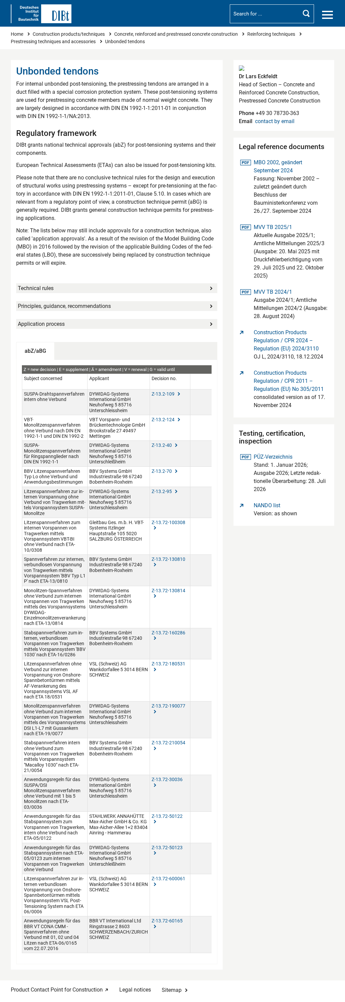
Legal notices (135, 989)
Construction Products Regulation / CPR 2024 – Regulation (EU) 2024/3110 (286, 340)
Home (17, 34)
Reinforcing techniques (271, 34)
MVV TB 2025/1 (272, 227)
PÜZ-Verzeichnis (272, 456)
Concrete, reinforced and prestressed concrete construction (176, 34)
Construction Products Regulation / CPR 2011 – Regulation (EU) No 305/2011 (289, 381)
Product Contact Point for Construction (57, 989)
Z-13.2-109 (164, 394)
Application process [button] (41, 324)
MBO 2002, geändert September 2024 (277, 166)
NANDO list (267, 505)
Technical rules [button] (36, 288)
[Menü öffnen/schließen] (327, 14)
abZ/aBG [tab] (35, 351)
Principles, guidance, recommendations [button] (64, 306)
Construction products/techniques (69, 34)
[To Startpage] (41, 13)
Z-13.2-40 (162, 445)
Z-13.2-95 (162, 491)
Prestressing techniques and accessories (54, 42)
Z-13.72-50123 (167, 847)
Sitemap (172, 990)
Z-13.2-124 (164, 419)
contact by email (274, 121)
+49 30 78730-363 (276, 113)
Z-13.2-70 (162, 471)
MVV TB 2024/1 (272, 291)
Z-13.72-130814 (168, 590)
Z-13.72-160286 (168, 632)
